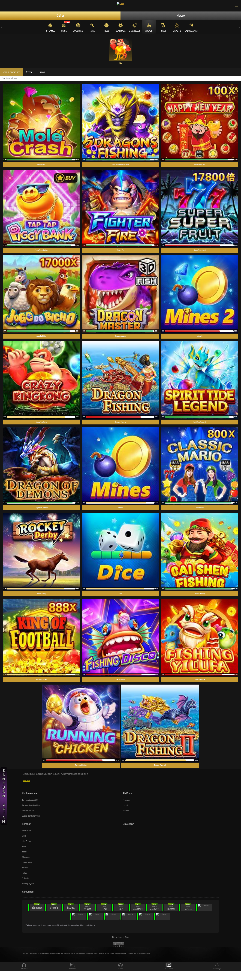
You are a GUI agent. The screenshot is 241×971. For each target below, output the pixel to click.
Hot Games (50, 31)
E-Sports (177, 31)
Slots (64, 31)
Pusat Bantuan (28, 810)
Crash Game (134, 31)
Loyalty (126, 805)
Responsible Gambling (31, 805)
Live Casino (78, 31)
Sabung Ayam (191, 31)
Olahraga (120, 31)
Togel (106, 31)
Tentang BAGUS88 (30, 800)
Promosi (126, 800)
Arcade (148, 31)
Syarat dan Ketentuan (31, 816)
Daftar (60, 15)
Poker (163, 31)
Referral (126, 810)
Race (92, 31)
